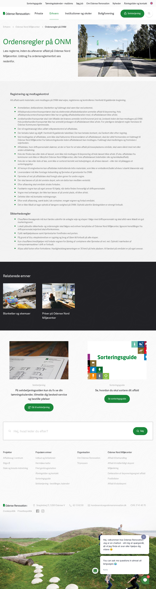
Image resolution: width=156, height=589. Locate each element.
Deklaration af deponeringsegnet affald (126, 473)
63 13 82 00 (78, 505)
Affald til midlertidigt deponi (121, 463)
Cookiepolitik (9, 511)
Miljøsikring (113, 468)
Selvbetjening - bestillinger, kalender (52, 483)
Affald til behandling (117, 457)
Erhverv (54, 13)
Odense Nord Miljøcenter (28, 26)
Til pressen (82, 463)
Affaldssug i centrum (13, 457)
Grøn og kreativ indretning (15, 468)
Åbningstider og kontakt (135, 3)
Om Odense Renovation (97, 3)
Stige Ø (6, 463)
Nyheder (117, 3)
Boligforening (106, 13)
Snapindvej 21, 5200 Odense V (50, 505)
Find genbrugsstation (45, 468)
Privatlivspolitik (25, 511)
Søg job (79, 3)
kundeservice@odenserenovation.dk (108, 505)
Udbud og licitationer (45, 457)
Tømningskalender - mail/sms (59, 3)
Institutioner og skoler (78, 13)
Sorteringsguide (34, 3)
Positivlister (113, 478)
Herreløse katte (42, 463)
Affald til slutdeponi (117, 483)
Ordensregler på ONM (55, 26)
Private (39, 13)
